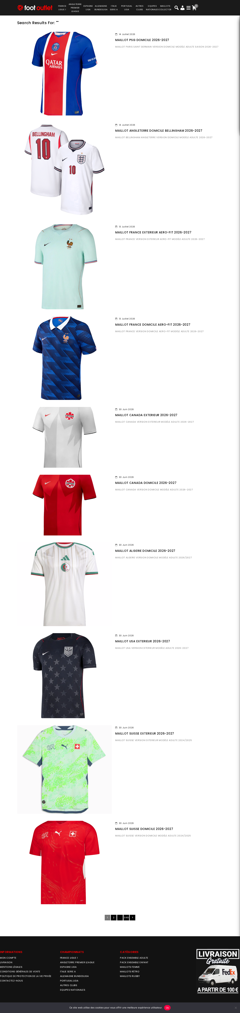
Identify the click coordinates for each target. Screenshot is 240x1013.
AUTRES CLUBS (68, 985)
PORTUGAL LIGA (69, 980)
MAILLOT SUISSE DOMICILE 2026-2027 (144, 829)
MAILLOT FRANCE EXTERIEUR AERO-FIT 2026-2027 (153, 232)
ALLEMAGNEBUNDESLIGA (101, 8)
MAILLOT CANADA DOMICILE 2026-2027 (145, 483)
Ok (167, 1007)
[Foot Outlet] (34, 7)
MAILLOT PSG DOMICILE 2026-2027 (142, 40)
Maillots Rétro (129, 971)
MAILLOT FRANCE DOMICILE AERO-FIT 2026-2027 (152, 324)
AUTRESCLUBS (140, 8)
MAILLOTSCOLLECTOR (165, 8)
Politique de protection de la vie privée (25, 976)
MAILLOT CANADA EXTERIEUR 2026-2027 (146, 415)
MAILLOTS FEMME (130, 967)
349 (126, 917)
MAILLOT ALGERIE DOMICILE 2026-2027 (145, 551)
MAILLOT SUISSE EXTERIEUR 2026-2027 (144, 733)
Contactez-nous (11, 980)
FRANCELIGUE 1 (62, 8)
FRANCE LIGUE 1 (69, 957)
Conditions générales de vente (20, 971)
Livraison (6, 962)
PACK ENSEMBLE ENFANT (134, 962)
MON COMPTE (8, 957)
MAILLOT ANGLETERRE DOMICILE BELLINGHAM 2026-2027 (158, 130)
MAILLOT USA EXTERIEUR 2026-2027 (142, 641)
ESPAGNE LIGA (68, 967)
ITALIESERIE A (114, 8)
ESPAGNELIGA (88, 8)
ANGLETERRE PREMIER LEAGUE (75, 8)
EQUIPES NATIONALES (72, 990)
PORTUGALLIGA (126, 8)
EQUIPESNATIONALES (152, 8)
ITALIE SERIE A (68, 971)
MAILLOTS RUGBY (130, 976)
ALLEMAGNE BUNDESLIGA (74, 976)
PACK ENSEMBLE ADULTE (134, 957)
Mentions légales (11, 967)
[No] (235, 1007)
